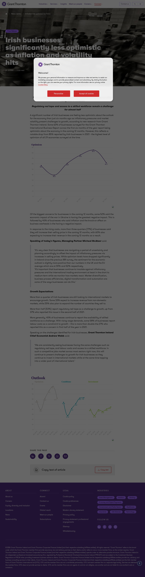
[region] (73, 79)
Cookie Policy (43, 85)
